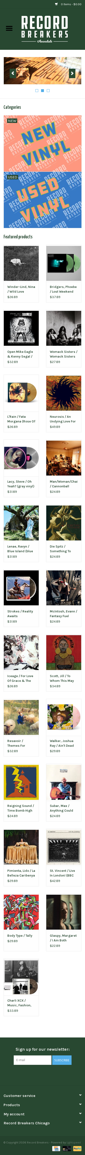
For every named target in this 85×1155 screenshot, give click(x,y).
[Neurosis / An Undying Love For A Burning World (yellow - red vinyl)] (63, 393)
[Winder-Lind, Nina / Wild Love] (21, 263)
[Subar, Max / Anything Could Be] (63, 782)
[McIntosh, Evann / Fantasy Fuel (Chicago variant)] (63, 587)
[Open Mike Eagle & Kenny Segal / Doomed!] (21, 328)
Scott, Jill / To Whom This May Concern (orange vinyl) (63, 678)
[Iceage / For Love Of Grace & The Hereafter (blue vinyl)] (21, 652)
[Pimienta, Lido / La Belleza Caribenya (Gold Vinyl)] (21, 847)
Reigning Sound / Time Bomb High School (20, 808)
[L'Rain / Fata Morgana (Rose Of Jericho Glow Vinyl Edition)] (21, 393)
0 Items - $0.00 (70, 4)
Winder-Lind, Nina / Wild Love (21, 289)
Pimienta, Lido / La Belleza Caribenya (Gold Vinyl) (21, 873)
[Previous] (13, 73)
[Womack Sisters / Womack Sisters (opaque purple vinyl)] (63, 328)
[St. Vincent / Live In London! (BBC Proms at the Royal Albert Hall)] (63, 847)
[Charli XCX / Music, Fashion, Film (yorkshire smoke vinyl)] (21, 976)
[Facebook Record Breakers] (34, 1074)
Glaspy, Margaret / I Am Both (63, 938)
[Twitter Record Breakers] (42, 1074)
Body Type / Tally (19, 936)
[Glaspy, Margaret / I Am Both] (63, 912)
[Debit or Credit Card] (66, 1148)
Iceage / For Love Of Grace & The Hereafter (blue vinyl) (20, 678)
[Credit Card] (56, 1148)
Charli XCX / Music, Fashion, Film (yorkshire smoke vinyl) (19, 1003)
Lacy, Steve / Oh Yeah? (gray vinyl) (20, 484)
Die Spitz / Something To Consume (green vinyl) (63, 549)
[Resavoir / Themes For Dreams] (21, 717)
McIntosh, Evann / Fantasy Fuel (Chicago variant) (63, 614)
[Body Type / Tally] (21, 912)
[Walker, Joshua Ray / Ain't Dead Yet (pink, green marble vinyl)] (63, 717)
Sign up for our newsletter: (43, 1049)
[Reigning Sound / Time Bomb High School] (21, 782)
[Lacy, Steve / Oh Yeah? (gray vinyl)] (21, 457)
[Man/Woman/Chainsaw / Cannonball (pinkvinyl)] (63, 457)
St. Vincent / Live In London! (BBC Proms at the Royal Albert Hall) (63, 873)
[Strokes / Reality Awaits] (21, 587)
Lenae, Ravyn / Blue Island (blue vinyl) (20, 549)
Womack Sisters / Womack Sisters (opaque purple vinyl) (63, 354)
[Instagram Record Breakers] (51, 1074)
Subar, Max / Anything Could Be (61, 808)
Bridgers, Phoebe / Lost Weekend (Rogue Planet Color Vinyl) (63, 289)
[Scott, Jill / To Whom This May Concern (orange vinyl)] (63, 652)
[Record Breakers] (52, 29)
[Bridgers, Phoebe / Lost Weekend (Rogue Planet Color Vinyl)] (63, 263)
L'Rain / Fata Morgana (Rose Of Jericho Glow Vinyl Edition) (21, 419)
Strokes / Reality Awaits (20, 613)
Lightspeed (74, 1142)
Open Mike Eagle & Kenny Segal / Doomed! (20, 354)
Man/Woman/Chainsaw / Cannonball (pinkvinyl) (64, 484)
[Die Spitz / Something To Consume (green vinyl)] (63, 522)
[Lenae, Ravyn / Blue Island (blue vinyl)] (21, 522)
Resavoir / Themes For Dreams (16, 743)
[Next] (72, 73)
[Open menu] (9, 28)
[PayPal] (76, 1148)
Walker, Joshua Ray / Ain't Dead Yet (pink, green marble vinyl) (62, 743)
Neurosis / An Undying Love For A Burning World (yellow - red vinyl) (63, 419)
